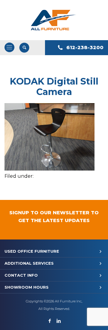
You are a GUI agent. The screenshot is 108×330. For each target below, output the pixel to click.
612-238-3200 (85, 47)
